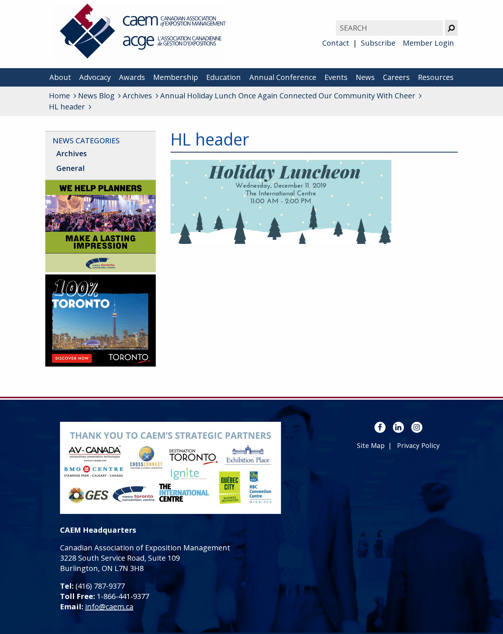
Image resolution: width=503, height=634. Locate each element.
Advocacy (95, 77)
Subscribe (378, 43)
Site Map (371, 445)
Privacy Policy (418, 445)
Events (336, 77)
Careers (396, 77)
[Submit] (451, 28)
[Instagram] (416, 427)
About (60, 77)
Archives (71, 153)
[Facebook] (380, 427)
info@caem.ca (109, 607)
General (70, 168)
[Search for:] (390, 28)
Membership (175, 77)
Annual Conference (282, 77)
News (365, 77)
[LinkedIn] (398, 427)
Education (223, 77)
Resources (436, 77)
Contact (335, 43)
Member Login (428, 43)
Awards (132, 77)
